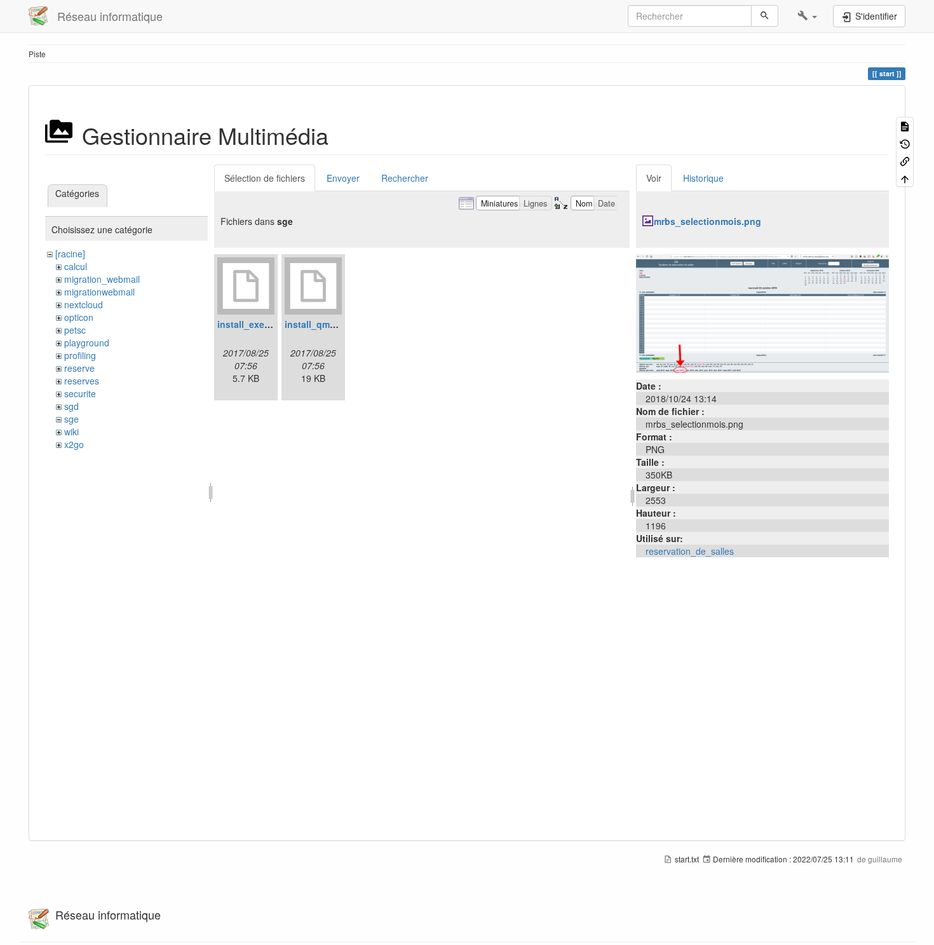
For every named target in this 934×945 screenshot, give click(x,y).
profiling (80, 355)
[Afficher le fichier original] (762, 312)
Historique (703, 178)
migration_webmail (102, 279)
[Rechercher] (764, 16)
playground (86, 342)
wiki (71, 431)
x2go (74, 444)
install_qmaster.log (326, 324)
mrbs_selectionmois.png (707, 221)
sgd (71, 406)
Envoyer (343, 178)
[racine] (70, 253)
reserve (79, 368)
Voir (653, 178)
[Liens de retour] (905, 160)
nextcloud (83, 304)
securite (80, 393)
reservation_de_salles (690, 551)
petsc (75, 329)
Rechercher (404, 178)
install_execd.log (254, 324)
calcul (75, 266)
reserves (81, 380)
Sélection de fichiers (264, 178)
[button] (807, 16)
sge (71, 418)
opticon (78, 317)
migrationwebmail (99, 291)
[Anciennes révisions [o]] (905, 143)
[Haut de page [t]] (905, 178)
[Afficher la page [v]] (905, 125)
